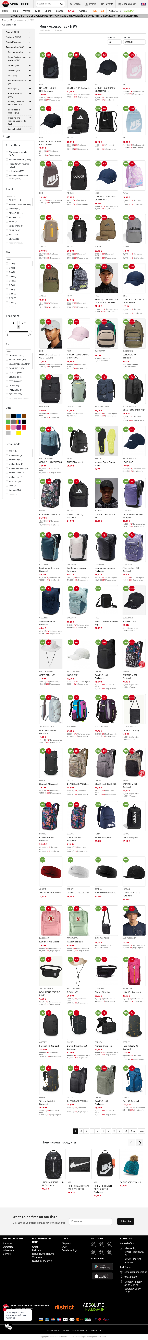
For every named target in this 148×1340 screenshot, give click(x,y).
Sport (9, 344)
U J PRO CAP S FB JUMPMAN (131, 894)
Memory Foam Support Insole (105, 463)
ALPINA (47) (14, 208)
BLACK (13, 416)
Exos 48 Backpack (131, 1101)
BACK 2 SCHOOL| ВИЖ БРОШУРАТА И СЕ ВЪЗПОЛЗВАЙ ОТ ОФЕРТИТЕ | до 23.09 (63, 15)
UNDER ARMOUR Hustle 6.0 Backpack (53, 1184)
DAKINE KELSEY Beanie (131, 1182)
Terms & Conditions (79, 1330)
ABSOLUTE (123, 11)
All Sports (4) (15, 481)
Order (35, 1247)
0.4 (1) (12, 272)
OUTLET (84, 11)
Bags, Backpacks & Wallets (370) (17, 58)
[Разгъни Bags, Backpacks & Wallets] (29, 57)
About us (7, 1243)
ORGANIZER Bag (131, 730)
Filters (6, 136)
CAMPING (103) (16, 368)
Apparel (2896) (13, 32)
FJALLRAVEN (44, 938)
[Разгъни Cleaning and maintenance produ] (29, 117)
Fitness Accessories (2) (17, 82)
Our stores (8, 1247)
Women (26, 11)
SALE (71, 11)
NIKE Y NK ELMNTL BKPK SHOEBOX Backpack (103, 1189)
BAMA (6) (13, 221)
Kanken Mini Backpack (49, 942)
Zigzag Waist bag (103, 992)
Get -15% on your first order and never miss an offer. (39, 1219)
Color (9, 407)
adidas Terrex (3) (16, 473)
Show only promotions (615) (19, 153)
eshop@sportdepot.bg (135, 1272)
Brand (9, 189)
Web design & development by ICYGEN (91, 1337)
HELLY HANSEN (129, 406)
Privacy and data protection (58, 1330)
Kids (37, 11)
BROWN (24, 416)
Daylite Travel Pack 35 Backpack (77, 1047)
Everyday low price (42, 1261)
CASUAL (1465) (16, 372)
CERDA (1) (14, 239)
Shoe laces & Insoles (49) (14, 111)
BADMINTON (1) (16, 355)
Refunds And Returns (43, 1254)
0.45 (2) (12, 307)
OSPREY (43, 780)
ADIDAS (70, 138)
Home (5, 11)
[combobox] (50, 4)
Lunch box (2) (14, 129)
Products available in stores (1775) (18, 177)
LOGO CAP (128, 462)
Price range (12, 316)
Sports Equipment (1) (15, 42)
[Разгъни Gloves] (29, 65)
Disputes (66, 1243)
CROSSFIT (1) (15, 377)
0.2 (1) (12, 263)
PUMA (125, 193)
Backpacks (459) (15, 52)
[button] (131, 1142)
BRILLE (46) (14, 230)
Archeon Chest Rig (103, 1046)
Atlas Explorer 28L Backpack (131, 569)
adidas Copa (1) (16, 460)
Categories (9, 25)
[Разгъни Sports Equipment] (29, 42)
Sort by (126, 37)
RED (24, 427)
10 (125, 1131)
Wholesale (8, 1250)
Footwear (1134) (13, 37)
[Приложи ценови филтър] (18, 327)
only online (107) (16, 171)
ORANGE (8, 427)
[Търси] (61, 4)
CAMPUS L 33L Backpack (102, 676)
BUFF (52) (13, 234)
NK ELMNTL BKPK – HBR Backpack (48, 89)
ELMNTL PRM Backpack (78, 88)
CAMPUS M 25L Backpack (130, 676)
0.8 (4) (12, 289)
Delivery (36, 1250)
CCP (64, 1247)
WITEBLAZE (127, 989)
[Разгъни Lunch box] (29, 129)
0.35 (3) (12, 302)
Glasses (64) (14, 70)
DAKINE (42, 511)
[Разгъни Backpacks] (29, 52)
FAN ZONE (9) (15, 390)
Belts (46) (12, 75)
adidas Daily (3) (16, 464)
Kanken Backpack (75, 942)
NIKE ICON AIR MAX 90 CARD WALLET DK (78, 1187)
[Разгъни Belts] (29, 75)
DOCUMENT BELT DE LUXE (49, 993)
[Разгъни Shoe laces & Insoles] (29, 109)
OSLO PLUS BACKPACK (134, 410)
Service (7, 1254)
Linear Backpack (130, 837)
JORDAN (98, 511)
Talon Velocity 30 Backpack (130, 1047)
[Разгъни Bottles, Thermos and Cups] (29, 101)
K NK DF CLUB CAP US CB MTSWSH (50, 143)
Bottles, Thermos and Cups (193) (16, 103)
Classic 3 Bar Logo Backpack (75, 516)
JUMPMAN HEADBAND (50, 893)
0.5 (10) (12, 276)
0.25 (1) (12, 298)
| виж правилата (127, 15)
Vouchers (37, 1257)
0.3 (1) (12, 268)
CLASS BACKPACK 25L (50, 514)
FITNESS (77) (15, 394)
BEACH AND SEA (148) (19, 364)
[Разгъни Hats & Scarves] (29, 93)
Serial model (13, 444)
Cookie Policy (95, 1330)
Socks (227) (13, 88)
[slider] (7, 332)
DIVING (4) (14, 385)
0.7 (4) (12, 285)
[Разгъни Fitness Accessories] (29, 80)
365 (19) (13, 451)
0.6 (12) (12, 281)
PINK (13, 427)
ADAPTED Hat (129, 621)
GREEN (8, 421)
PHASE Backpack (75, 462)
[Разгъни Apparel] (29, 32)
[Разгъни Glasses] (29, 70)
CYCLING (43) (15, 381)
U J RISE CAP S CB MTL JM (106, 516)
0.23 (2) (12, 294)
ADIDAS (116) (15, 200)
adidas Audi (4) (16, 455)
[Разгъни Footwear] (29, 37)
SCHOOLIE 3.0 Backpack (129, 356)
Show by (114, 37)
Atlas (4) (12, 485)
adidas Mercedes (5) (18, 468)
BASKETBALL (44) (17, 359)
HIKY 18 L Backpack (132, 992)
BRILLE (98, 459)
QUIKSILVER (100, 351)
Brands (59, 11)
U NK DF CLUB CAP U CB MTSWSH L (105, 89)
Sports (48, 11)
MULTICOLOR (18, 421)
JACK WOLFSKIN (74, 406)
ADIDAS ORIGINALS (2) (20, 204)
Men (15, 11)
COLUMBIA (127, 511)
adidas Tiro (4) (15, 477)
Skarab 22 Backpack (48, 784)
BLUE (18, 416)
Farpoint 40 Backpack (49, 1046)
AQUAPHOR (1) (16, 213)
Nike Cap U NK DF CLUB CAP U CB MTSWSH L (106, 301)
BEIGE (8, 416)
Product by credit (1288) (20, 159)
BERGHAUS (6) (16, 226)
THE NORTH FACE (46, 727)
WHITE (13, 433)
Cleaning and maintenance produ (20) (17, 121)
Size (8, 252)
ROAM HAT (72, 992)
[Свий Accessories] (29, 47)
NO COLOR (24, 421)
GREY (13, 421)
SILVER (8, 433)
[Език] (143, 4)
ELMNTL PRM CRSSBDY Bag (106, 623)
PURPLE (18, 427)
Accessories (21, 20)
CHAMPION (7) (16, 243)
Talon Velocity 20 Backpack (47, 1102)
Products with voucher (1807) (19, 165)
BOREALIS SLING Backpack (47, 732)
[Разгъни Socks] (29, 88)
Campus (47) (15, 490)
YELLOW (18, 433)
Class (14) (13, 494)
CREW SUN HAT (47, 675)
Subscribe (125, 1221)
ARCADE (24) (15, 217)
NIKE (41, 84)
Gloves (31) (13, 65)
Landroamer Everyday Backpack (133, 516)
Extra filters (13, 145)
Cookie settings (69, 1250)
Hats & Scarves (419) (15, 95)
